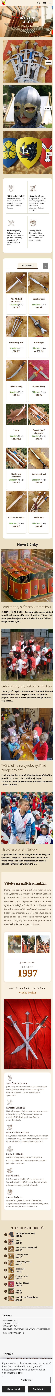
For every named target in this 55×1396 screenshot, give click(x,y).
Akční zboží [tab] (27, 265)
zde (20, 1372)
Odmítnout (13, 1389)
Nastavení (26, 1380)
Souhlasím (39, 1389)
